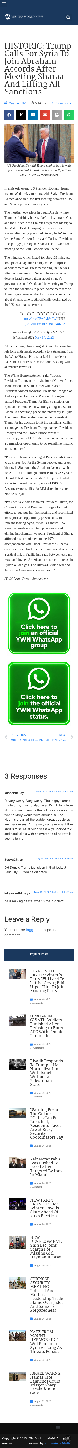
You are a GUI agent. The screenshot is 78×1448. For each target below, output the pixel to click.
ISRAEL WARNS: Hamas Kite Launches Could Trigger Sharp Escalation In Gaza (46, 1383)
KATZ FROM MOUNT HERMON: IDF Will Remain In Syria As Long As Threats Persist (46, 1342)
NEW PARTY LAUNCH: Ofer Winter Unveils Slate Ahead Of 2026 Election (44, 1208)
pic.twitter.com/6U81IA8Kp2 (45, 324)
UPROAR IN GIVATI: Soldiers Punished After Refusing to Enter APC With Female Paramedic (47, 1026)
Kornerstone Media (57, 1443)
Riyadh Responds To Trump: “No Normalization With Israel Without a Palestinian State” (46, 1073)
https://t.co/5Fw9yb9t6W (40, 318)
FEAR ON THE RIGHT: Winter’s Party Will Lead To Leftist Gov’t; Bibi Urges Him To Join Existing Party (47, 981)
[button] (3, 3)
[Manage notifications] (67, 1438)
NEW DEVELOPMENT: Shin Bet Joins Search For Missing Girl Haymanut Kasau (46, 1247)
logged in (33, 930)
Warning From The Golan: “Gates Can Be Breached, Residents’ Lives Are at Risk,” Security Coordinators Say (46, 1124)
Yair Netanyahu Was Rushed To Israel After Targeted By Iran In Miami (46, 1167)
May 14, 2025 (44, 337)
